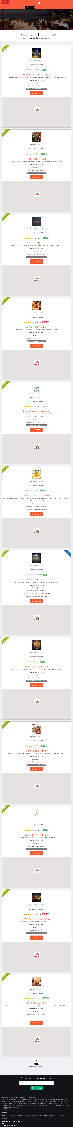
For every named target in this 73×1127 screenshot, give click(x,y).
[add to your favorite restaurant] (47, 70)
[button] (36, 110)
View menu (36, 93)
